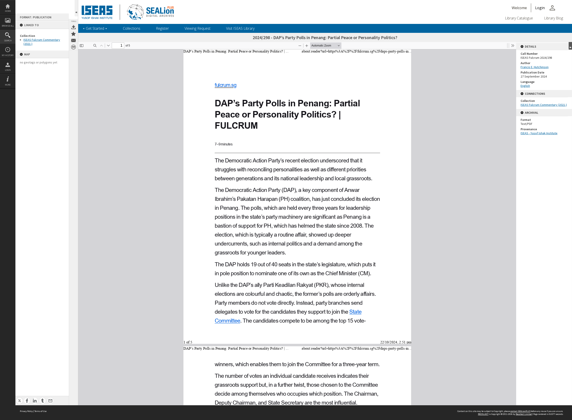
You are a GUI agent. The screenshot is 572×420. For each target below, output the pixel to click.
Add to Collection (73, 33)
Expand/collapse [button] (570, 46)
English (525, 86)
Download (73, 27)
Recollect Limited (524, 414)
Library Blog (553, 18)
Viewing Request (197, 28)
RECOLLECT (483, 414)
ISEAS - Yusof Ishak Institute (539, 133)
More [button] (8, 84)
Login (8, 70)
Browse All (8, 25)
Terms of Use (40, 411)
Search (8, 40)
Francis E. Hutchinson (535, 67)
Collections (131, 28)
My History (8, 55)
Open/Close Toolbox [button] (76, 8)
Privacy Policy (26, 411)
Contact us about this (73, 40)
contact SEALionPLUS (520, 411)
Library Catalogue (519, 18)
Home (8, 11)
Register (162, 28)
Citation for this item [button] (73, 47)
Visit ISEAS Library (240, 28)
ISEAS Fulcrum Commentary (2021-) (544, 105)
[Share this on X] (19, 398)
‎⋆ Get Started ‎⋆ (95, 28)
